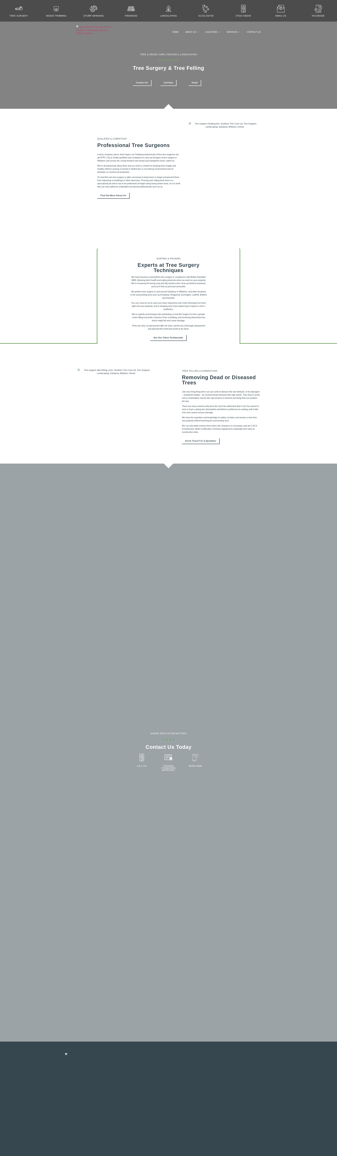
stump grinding (93, 16)
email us (280, 16)
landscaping (168, 16)
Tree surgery (18, 16)
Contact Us (254, 32)
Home (175, 32)
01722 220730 (206, 16)
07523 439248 (243, 16)
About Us (190, 32)
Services (232, 32)
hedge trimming (56, 16)
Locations (211, 32)
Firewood (131, 16)
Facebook (318, 16)
